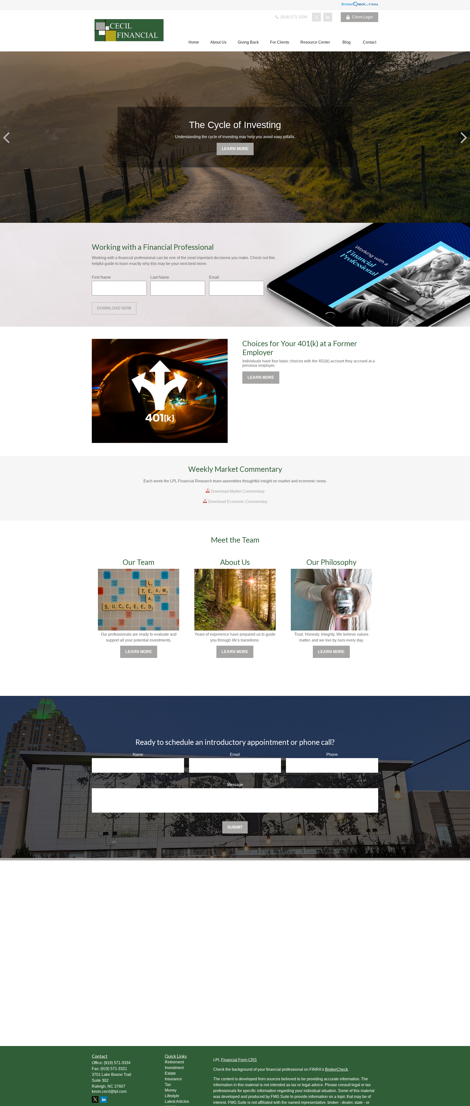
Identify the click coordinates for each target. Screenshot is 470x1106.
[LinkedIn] (327, 17)
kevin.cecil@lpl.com (109, 1091)
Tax (168, 1084)
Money (170, 1090)
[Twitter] (316, 17)
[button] (194, 42)
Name (138, 754)
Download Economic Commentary (237, 501)
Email (214, 277)
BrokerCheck (336, 1069)
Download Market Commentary (237, 491)
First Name (101, 277)
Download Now (114, 308)
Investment (174, 1068)
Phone (332, 754)
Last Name (159, 277)
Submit (235, 827)
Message (235, 785)
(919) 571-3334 (293, 17)
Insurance (173, 1079)
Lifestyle (172, 1096)
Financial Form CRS (239, 1060)
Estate (170, 1073)
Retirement (174, 1062)
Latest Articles (177, 1101)
